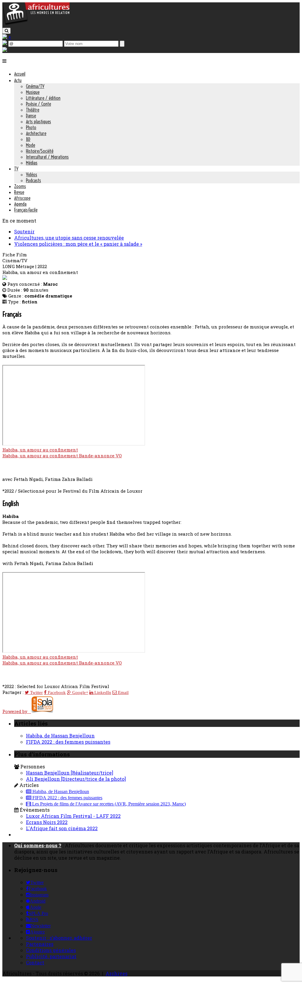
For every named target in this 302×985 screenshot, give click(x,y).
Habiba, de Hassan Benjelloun (60, 735)
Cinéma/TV (35, 86)
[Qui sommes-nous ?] (4, 50)
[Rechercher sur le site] (6, 31)
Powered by (16, 711)
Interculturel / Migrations (47, 157)
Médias (31, 163)
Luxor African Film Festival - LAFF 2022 (73, 816)
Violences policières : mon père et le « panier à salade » (78, 244)
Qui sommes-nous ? (37, 845)
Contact (35, 962)
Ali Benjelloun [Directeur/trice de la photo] (76, 779)
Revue (19, 192)
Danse (31, 116)
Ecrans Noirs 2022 (47, 822)
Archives (116, 973)
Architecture (36, 133)
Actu (18, 80)
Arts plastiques (38, 121)
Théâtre (32, 110)
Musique (33, 92)
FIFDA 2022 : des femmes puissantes (68, 742)
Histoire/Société (39, 151)
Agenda (20, 204)
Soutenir (24, 231)
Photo (31, 127)
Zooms (20, 186)
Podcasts (33, 180)
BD (28, 139)
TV (16, 169)
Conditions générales (51, 950)
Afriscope (22, 198)
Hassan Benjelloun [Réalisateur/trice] (69, 773)
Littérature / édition (43, 98)
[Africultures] (36, 24)
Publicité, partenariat (51, 956)
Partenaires (39, 944)
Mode (30, 145)
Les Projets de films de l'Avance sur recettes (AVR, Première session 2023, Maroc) (108, 804)
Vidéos (31, 174)
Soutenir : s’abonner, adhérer (59, 938)
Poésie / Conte (38, 104)
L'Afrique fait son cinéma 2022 (62, 828)
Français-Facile (25, 210)
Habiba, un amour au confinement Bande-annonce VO (62, 456)
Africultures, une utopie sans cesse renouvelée (69, 238)
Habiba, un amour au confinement (40, 450)
